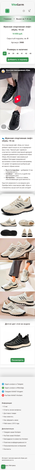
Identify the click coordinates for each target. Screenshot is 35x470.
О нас (5, 406)
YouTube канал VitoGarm (11, 436)
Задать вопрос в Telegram (14, 384)
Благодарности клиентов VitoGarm (15, 439)
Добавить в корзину (17, 59)
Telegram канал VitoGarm (12, 432)
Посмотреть (17, 360)
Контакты (7, 449)
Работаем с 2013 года (11, 423)
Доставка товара (9, 413)
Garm (17, 4)
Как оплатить (8, 417)
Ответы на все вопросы (12, 410)
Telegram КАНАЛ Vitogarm (14, 391)
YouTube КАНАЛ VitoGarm (13, 395)
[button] (3, 467)
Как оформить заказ (10, 420)
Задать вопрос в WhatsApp (14, 388)
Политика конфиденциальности (14, 442)
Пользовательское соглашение (14, 446)
